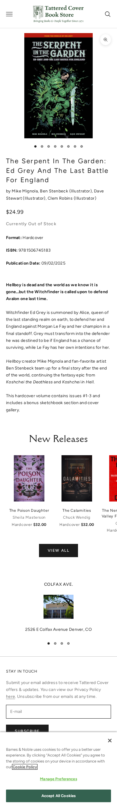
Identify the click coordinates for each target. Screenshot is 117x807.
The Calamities (76, 510)
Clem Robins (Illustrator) (72, 198)
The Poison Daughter (29, 510)
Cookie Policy (25, 767)
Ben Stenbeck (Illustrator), (67, 191)
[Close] (109, 740)
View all (58, 550)
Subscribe (27, 731)
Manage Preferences (58, 779)
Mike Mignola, (26, 191)
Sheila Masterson (29, 517)
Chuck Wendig (77, 517)
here (10, 696)
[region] (58, 607)
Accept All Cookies (58, 795)
